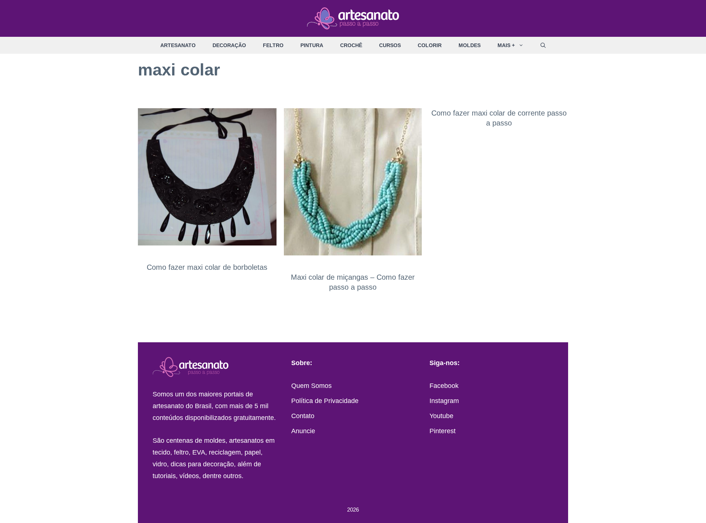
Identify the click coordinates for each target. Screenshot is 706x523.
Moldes (470, 45)
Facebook (444, 385)
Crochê (351, 45)
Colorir (430, 45)
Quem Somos (311, 385)
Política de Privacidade (325, 400)
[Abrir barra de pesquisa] (543, 45)
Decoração (229, 45)
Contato (302, 416)
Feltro (273, 45)
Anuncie (303, 431)
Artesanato (178, 45)
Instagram (444, 400)
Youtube (441, 416)
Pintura (311, 45)
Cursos (390, 45)
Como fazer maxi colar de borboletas (207, 267)
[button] (523, 45)
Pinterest (442, 431)
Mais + (506, 45)
